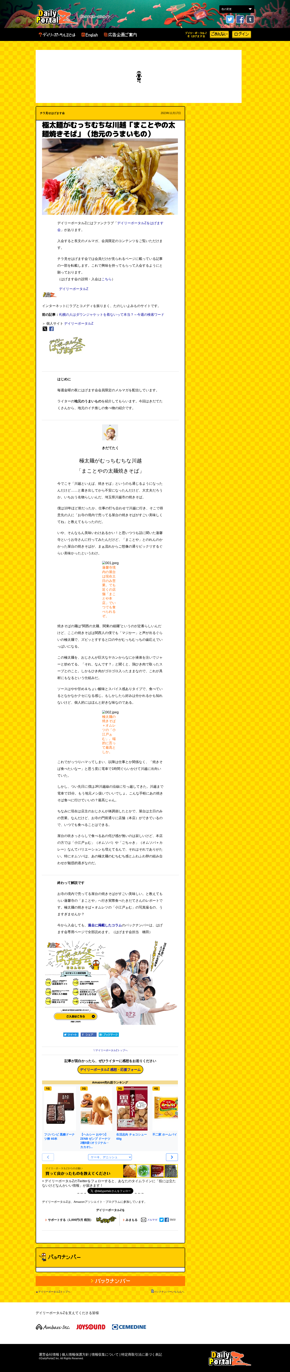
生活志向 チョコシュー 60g (131, 1136)
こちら (106, 279)
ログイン (241, 34)
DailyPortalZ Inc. (230, 1358)
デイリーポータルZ (73, 289)
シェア (89, 1035)
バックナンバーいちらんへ (169, 1291)
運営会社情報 (49, 1354)
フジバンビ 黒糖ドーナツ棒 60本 (59, 1136)
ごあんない (219, 34)
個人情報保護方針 (75, 1354)
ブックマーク (109, 1035)
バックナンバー (110, 1281)
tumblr (250, 19)
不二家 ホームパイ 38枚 (168, 1134)
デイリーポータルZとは (57, 35)
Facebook (240, 19)
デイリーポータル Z (57, 16)
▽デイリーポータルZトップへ (110, 1050)
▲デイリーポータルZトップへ (53, 1291)
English (89, 35)
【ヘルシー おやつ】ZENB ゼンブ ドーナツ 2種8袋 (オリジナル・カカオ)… (95, 1140)
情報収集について (105, 1354)
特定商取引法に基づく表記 (141, 1354)
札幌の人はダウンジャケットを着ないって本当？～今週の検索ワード (111, 314)
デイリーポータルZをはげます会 (196, 34)
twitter (230, 19)
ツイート (71, 1035)
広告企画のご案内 (120, 35)
